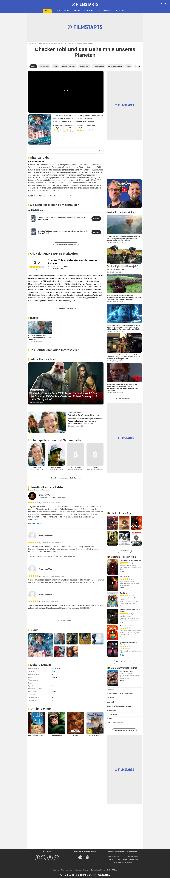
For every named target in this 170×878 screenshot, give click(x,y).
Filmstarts (80, 125)
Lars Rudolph (77, 121)
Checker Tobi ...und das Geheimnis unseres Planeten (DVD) (61, 218)
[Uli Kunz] (95, 454)
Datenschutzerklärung (98, 870)
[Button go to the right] (139, 66)
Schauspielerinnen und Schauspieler (55, 440)
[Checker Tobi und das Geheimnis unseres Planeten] (39, 129)
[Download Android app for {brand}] (88, 857)
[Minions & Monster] (112, 632)
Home (31, 43)
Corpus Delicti (112, 714)
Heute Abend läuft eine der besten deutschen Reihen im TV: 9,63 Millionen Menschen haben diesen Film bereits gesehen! (123, 357)
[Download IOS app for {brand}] (81, 857)
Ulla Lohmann (88, 121)
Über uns (56, 870)
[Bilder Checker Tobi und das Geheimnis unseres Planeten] (40, 645)
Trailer (33, 318)
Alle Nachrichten (124, 398)
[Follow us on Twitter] (44, 857)
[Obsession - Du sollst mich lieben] (112, 616)
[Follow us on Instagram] (50, 857)
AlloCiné (110, 856)
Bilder (33, 630)
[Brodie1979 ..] (32, 496)
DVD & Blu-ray (105, 11)
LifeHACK (110, 698)
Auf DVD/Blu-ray (36, 210)
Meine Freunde (91, 125)
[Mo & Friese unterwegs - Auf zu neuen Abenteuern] (36, 723)
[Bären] (75, 723)
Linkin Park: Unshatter (115, 723)
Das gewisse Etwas (126, 671)
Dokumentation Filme (56, 43)
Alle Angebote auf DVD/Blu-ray (66, 244)
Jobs (62, 870)
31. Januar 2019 (59, 116)
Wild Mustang (94, 736)
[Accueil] (85, 4)
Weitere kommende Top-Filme (124, 730)
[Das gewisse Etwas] (112, 678)
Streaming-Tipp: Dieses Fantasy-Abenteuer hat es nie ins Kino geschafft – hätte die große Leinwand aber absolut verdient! (123, 238)
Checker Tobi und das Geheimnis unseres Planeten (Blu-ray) (62, 231)
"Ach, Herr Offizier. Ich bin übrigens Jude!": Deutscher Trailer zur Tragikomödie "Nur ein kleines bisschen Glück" (123, 268)
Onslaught (110, 689)
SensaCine (129, 856)
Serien (57, 11)
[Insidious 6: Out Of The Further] (112, 649)
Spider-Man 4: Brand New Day (130, 560)
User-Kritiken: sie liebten (47, 487)
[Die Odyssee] (112, 583)
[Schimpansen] (56, 723)
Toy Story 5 (124, 593)
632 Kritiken (53, 498)
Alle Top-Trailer (124, 551)
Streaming (89, 11)
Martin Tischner (64, 118)
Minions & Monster (127, 626)
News (66, 11)
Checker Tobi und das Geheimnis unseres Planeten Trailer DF (39, 337)
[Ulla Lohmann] (75, 454)
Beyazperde (111, 859)
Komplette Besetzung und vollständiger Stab (66, 478)
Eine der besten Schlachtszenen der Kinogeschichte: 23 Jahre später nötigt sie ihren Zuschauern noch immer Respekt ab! (124, 297)
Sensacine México (121, 862)
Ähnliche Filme (40, 708)
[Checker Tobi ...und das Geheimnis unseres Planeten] (33, 218)
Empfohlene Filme (43, 43)
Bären (75, 736)
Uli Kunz (95, 467)
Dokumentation (90, 116)
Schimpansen (56, 736)
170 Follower (43, 498)
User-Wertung (69, 125)
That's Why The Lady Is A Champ (119, 706)
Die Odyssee (124, 577)
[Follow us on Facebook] (38, 857)
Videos (77, 11)
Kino (47, 11)
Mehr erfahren (34, 523)
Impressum (69, 870)
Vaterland (110, 702)
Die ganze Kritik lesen (66, 308)
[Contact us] (57, 857)
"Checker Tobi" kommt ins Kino (84, 415)
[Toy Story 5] (112, 599)
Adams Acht (111, 710)
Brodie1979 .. (44, 495)
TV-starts (120, 11)
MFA (53, 671)
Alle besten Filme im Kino (124, 662)
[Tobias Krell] (36, 454)
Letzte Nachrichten (42, 359)
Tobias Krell (66, 121)
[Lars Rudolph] (56, 454)
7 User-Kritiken (66, 620)
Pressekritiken (57, 125)
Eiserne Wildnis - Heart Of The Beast (120, 694)
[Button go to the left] (135, 66)
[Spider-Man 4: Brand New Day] (112, 567)
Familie (100, 116)
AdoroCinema (128, 859)
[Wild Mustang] (95, 723)
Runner (109, 719)
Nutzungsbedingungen (82, 870)
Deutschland (56, 668)
